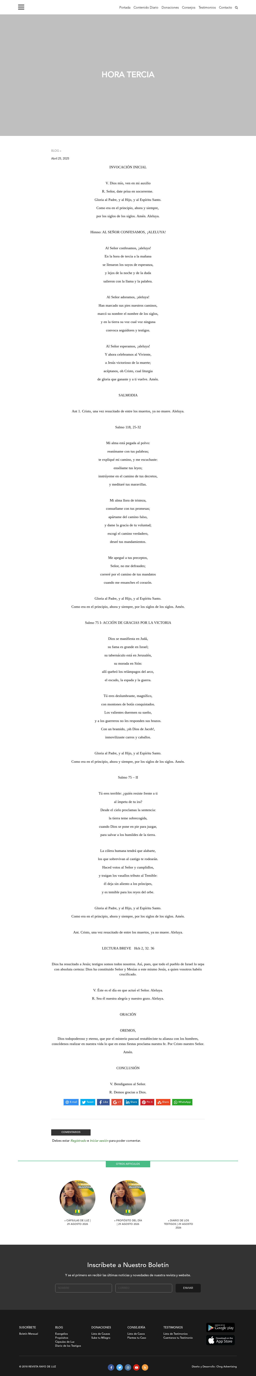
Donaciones (170, 7)
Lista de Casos (136, 1334)
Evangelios (61, 1334)
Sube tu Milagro (100, 1338)
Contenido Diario (146, 7)
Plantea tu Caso (136, 1338)
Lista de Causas (100, 1334)
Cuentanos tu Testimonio (178, 1338)
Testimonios (207, 7)
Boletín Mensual (28, 1334)
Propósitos (61, 1338)
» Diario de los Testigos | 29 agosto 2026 (178, 1224)
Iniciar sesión (99, 1141)
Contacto (225, 7)
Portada (124, 7)
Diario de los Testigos (68, 1346)
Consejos (188, 7)
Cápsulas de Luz (64, 1342)
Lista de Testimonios (175, 1334)
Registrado (78, 1141)
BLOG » (56, 151)
